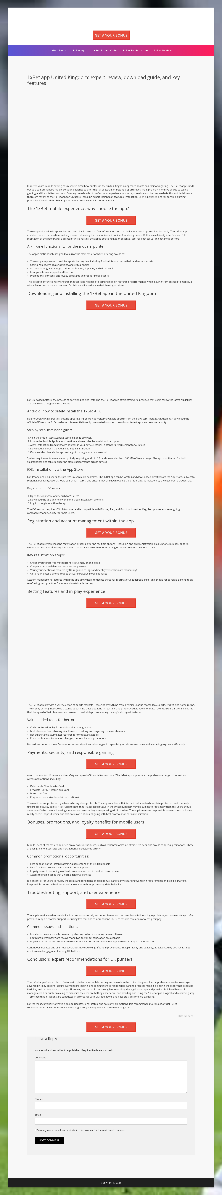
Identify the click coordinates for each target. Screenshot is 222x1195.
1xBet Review (163, 50)
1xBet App (79, 50)
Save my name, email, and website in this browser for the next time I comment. (81, 1130)
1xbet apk (61, 200)
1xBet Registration (135, 50)
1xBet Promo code (104, 50)
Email (39, 1114)
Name (39, 1099)
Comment (40, 1057)
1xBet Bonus (58, 50)
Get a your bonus (111, 35)
